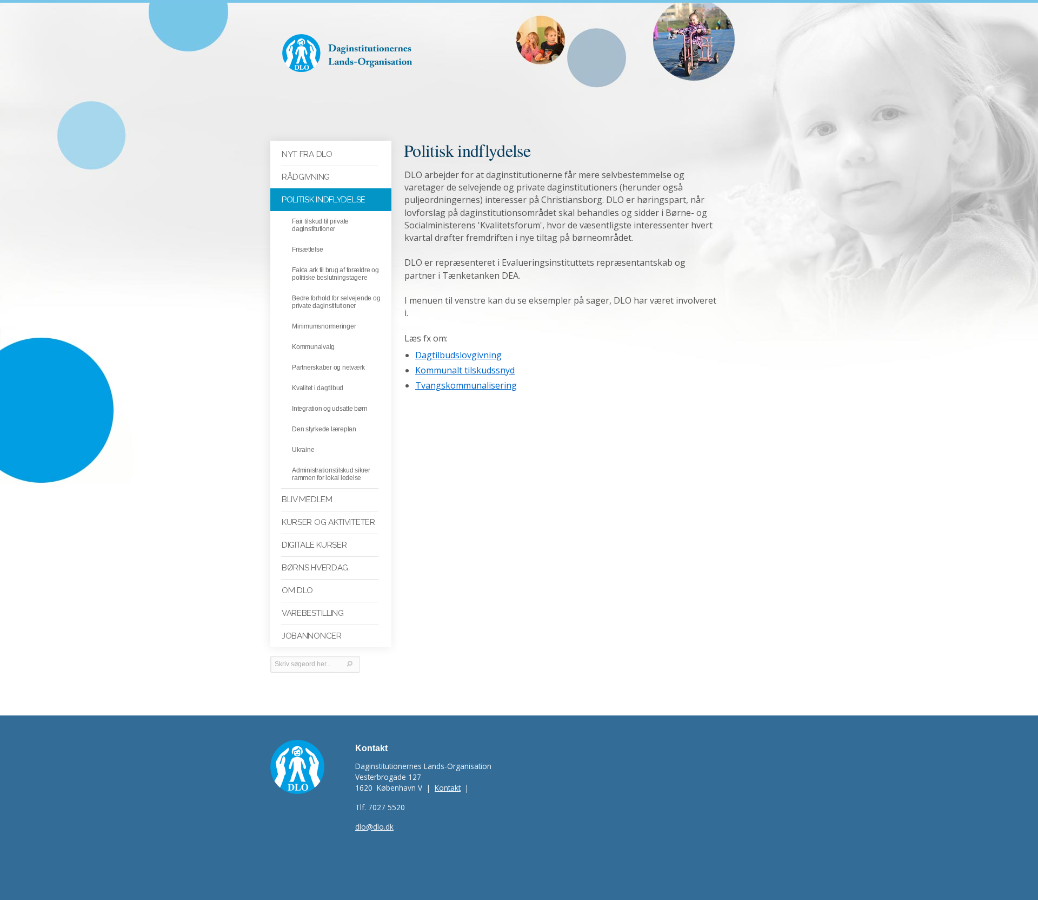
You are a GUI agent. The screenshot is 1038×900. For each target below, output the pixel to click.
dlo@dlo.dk (374, 827)
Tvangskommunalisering (466, 385)
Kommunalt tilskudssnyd (465, 370)
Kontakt (448, 788)
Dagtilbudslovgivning (458, 355)
